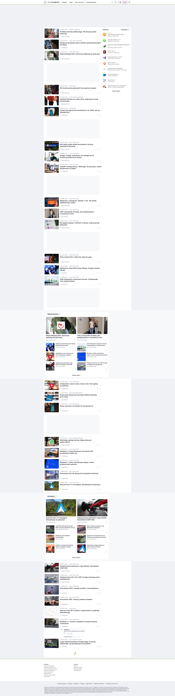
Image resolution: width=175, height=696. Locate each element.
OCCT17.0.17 (111, 51)
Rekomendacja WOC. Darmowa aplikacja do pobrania (80, 54)
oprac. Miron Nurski (74, 164)
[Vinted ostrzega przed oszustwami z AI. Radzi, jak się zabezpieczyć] (52, 111)
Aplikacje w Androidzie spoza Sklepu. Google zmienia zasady (80, 269)
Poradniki (75, 666)
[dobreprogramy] (55, 2)
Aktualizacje (124, 29)
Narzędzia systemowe (113, 75)
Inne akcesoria (111, 81)
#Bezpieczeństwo (53, 314)
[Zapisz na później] (97, 36)
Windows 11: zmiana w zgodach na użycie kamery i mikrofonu (78, 622)
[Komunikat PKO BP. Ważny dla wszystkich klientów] (52, 475)
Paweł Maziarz (72, 86)
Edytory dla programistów (114, 58)
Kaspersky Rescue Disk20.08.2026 (117, 86)
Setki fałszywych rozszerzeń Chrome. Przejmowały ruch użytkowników (79, 280)
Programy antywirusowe (113, 36)
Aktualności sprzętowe (78, 667)
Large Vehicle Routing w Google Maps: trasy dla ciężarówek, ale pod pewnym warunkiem (65, 526)
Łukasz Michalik (59, 539)
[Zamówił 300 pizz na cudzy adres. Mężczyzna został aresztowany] (52, 100)
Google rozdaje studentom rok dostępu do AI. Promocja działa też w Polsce (77, 156)
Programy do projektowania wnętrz (50, 669)
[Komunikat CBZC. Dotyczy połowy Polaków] (52, 601)
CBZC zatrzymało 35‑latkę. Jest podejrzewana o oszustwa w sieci (77, 213)
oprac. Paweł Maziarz (74, 153)
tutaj (71, 693)
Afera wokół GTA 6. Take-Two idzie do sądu (76, 257)
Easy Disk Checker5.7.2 (114, 39)
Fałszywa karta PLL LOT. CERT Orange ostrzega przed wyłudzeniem (97, 363)
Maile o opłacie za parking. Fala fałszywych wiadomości (95, 526)
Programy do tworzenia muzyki (50, 667)
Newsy (71, 2)
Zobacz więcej (76, 375)
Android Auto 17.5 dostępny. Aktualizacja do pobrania (80, 484)
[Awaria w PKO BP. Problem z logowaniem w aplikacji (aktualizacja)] (52, 612)
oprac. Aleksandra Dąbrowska (76, 97)
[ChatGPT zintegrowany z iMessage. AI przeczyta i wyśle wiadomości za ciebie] (52, 168)
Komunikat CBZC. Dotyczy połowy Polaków (76, 599)
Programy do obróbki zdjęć (49, 666)
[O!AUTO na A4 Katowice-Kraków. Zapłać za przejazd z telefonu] (50, 548)
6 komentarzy (65, 216)
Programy (64, 2)
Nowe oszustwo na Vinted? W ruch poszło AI (76, 406)
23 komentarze (65, 604)
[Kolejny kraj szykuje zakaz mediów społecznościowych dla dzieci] (52, 44)
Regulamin (76, 683)
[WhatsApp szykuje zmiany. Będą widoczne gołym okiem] (52, 441)
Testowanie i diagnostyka (113, 41)
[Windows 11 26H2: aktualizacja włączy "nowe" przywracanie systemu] (81, 356)
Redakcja (70, 683)
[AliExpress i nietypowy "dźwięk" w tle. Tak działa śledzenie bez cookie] (52, 202)
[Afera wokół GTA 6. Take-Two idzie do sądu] (52, 258)
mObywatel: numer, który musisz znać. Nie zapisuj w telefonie (65, 354)
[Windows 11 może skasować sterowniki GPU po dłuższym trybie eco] (52, 452)
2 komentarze (65, 47)
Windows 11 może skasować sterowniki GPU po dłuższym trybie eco (76, 452)
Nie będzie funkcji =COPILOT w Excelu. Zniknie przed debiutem (79, 224)
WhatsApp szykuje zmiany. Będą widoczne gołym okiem (75, 441)
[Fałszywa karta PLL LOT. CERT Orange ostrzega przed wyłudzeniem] (81, 366)
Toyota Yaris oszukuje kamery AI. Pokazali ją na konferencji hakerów (96, 536)
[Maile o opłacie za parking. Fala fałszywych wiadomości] (81, 529)
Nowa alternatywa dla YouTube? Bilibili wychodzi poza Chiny (78, 396)
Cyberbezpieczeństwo (78, 669)
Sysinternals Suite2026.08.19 (115, 68)
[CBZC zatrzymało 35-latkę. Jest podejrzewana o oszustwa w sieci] (52, 213)
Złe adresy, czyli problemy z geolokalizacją (63, 536)
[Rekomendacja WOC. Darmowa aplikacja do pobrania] (52, 55)
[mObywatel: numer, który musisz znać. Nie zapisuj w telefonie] (50, 356)
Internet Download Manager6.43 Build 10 (118, 45)
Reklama (82, 683)
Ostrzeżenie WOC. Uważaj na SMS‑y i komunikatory (79, 588)
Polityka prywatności (99, 683)
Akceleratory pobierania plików (115, 47)
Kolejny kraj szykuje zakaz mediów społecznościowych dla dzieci (80, 44)
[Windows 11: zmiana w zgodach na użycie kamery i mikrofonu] (52, 623)
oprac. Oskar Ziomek (74, 51)
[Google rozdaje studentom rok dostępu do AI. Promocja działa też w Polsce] (52, 157)
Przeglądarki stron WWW (113, 64)
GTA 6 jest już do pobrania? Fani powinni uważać (78, 88)
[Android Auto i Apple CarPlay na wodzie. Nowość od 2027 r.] (81, 548)
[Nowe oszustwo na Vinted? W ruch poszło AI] (52, 407)
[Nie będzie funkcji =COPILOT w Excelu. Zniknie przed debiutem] (52, 224)
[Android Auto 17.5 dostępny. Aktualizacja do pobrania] (52, 486)
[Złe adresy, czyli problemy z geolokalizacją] (50, 539)
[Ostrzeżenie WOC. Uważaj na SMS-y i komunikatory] (52, 590)
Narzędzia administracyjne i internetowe (117, 70)
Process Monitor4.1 (113, 74)
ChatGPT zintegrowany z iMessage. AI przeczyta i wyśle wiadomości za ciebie (80, 167)
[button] (129, 2)
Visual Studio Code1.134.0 (114, 57)
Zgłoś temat (89, 683)
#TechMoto (51, 496)
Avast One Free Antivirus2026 (115, 34)
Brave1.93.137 (111, 63)
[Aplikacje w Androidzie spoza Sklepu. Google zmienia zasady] (52, 269)
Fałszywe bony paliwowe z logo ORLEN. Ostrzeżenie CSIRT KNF (64, 363)
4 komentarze (65, 284)
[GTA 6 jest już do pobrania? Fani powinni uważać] (52, 89)
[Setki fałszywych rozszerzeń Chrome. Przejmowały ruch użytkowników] (52, 280)
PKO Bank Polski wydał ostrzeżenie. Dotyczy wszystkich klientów (76, 145)
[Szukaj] (112, 2)
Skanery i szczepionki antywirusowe (116, 87)
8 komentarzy (65, 626)
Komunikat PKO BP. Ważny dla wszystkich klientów (79, 473)
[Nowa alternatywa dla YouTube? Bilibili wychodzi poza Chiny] (52, 396)
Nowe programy (47, 676)
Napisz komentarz (66, 36)
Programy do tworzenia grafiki (49, 675)
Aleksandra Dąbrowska (74, 29)
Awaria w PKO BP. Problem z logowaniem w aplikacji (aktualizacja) (79, 611)
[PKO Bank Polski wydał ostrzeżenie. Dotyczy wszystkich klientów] (52, 146)
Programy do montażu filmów (49, 670)
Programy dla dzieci (47, 673)
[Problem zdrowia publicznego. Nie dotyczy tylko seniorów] (52, 33)
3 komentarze (65, 399)
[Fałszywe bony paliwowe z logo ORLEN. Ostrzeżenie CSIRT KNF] (50, 366)
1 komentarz (64, 273)
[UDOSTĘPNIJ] (100, 36)
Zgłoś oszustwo (79, 2)
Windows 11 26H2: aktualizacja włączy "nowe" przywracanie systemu (97, 354)
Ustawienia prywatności (112, 683)
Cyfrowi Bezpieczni (91, 2)
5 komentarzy (65, 115)
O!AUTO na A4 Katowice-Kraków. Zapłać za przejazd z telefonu (64, 546)
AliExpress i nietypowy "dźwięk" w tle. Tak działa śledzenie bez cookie (78, 202)
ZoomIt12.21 (111, 80)
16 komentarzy (65, 388)
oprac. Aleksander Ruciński (62, 529)
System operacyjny (77, 670)
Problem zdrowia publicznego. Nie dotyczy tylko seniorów (78, 33)
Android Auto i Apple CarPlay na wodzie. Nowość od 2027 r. (95, 546)
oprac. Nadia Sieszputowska (75, 40)
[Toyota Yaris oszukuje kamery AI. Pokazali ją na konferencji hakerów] (81, 539)
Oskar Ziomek (72, 608)
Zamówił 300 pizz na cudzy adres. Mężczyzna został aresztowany (79, 100)
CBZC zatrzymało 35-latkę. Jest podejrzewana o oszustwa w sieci (89, 336)
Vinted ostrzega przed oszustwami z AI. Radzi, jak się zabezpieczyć (80, 111)
